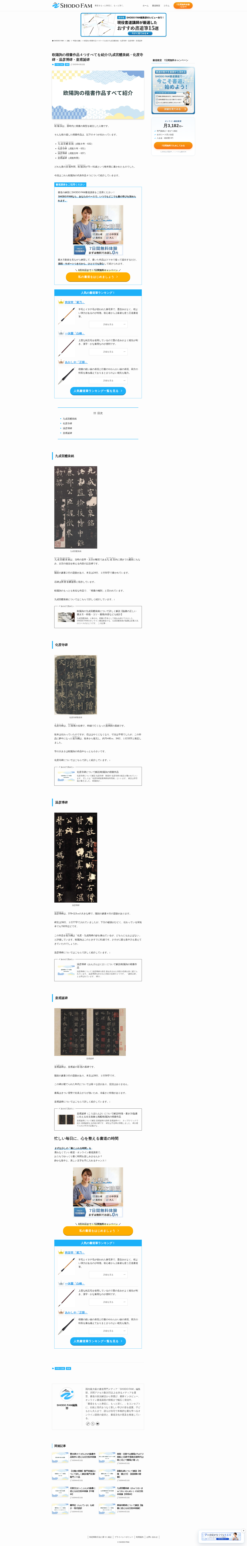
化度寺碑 (67, 423)
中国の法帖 (59, 64)
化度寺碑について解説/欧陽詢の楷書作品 (98, 772)
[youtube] (97, 1424)
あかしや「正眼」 (76, 362)
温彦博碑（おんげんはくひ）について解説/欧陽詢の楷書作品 (107, 966)
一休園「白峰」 (75, 333)
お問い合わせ (152, 1537)
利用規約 (140, 1537)
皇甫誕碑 (67, 433)
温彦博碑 (67, 428)
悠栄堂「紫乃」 (75, 302)
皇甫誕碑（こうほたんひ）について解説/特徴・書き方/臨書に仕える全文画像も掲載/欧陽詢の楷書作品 (107, 1115)
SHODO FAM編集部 (67, 1407)
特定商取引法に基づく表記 (100, 1537)
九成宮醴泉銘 (70, 418)
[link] (88, 1424)
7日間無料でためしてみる (173, 145)
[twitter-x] (93, 1424)
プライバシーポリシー (124, 1537)
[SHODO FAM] (72, 5)
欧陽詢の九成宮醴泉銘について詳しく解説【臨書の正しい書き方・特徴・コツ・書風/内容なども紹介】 (106, 612)
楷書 (67, 64)
